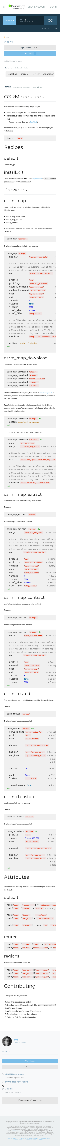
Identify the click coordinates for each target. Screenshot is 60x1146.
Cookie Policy (18, 1140)
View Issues (30, 1067)
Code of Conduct (12, 1138)
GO (50, 20)
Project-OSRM (37, 179)
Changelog (26, 87)
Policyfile (8, 68)
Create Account (37, 7)
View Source (30, 1061)
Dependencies (17, 87)
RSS (7, 37)
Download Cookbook (30, 1100)
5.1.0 (28, 48)
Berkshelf (18, 68)
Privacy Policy (45, 1138)
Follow (31, 53)
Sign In (53, 7)
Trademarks (14, 1131)
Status (41, 1140)
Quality (37, 87)
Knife (26, 68)
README (8, 87)
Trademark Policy (30, 1140)
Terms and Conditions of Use (29, 1138)
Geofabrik (33, 122)
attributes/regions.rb (45, 393)
